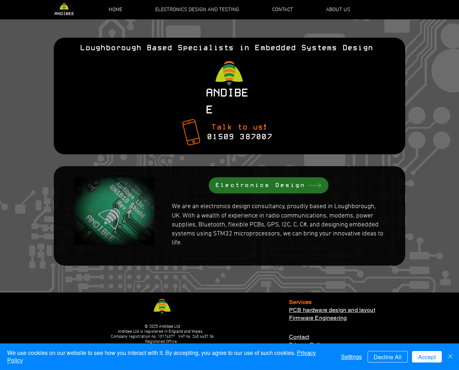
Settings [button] (351, 356)
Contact (299, 336)
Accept (427, 357)
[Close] (450, 356)
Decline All (388, 357)
